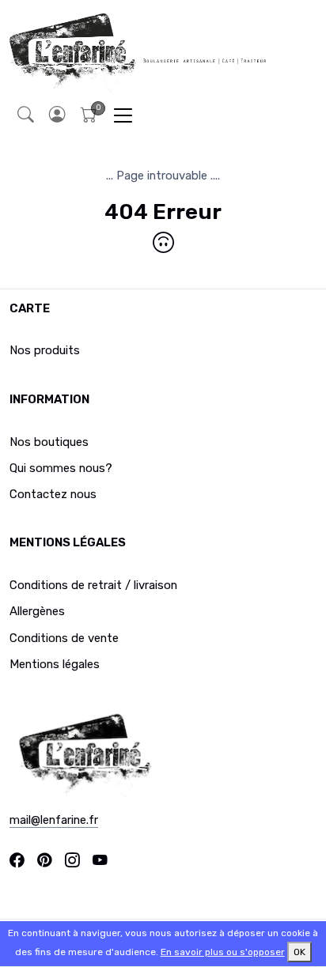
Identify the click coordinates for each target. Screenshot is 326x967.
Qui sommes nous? (60, 468)
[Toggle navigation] (123, 115)
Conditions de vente (64, 638)
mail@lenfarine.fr (53, 820)
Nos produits (44, 350)
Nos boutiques (49, 442)
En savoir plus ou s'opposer (223, 952)
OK (299, 952)
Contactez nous (53, 494)
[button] (57, 115)
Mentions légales (54, 664)
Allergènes (37, 611)
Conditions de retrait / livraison (93, 585)
